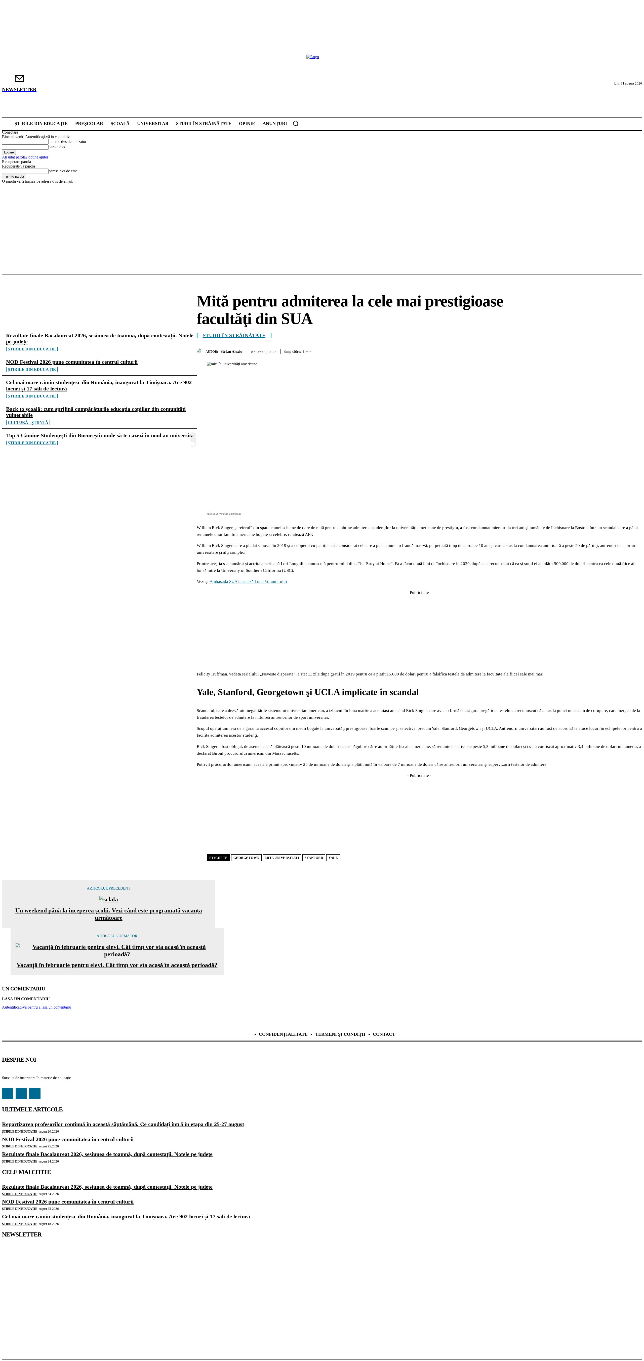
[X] (560, 351)
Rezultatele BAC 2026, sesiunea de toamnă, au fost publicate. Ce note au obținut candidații (523, 963)
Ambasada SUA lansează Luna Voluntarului (248, 581)
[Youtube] (34, 1093)
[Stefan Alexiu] (201, 351)
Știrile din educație (32, 349)
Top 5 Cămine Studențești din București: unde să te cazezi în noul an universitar (101, 435)
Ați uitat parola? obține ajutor (25, 157)
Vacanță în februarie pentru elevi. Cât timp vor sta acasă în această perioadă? (117, 965)
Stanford (314, 858)
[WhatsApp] (597, 351)
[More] (633, 350)
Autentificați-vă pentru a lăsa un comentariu (36, 1007)
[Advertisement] (322, 221)
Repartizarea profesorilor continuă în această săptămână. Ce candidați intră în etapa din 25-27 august (123, 1124)
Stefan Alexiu (231, 351)
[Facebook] (542, 351)
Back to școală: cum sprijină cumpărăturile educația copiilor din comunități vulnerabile (96, 412)
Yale (333, 858)
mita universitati (282, 858)
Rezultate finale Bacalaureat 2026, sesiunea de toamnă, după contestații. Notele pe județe (99, 338)
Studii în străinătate (234, 335)
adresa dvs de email (64, 171)
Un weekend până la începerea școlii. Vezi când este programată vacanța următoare (108, 914)
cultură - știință (28, 422)
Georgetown (246, 858)
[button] (296, 123)
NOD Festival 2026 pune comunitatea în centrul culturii (72, 362)
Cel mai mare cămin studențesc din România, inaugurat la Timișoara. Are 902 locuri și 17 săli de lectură (99, 385)
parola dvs (57, 147)
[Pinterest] (579, 351)
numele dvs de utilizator (67, 141)
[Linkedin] (615, 351)
